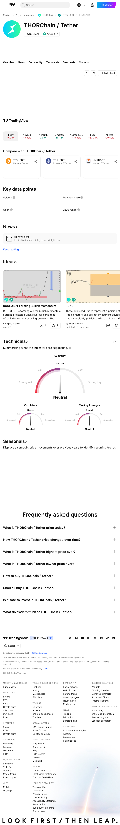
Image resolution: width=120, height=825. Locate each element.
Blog (34, 750)
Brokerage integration (103, 713)
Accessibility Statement (44, 800)
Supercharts (9, 687)
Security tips (38, 804)
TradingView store (41, 770)
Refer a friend (70, 693)
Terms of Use (39, 787)
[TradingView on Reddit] (114, 638)
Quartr (45, 668)
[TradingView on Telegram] (101, 638)
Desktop (7, 790)
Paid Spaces (69, 740)
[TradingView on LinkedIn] (95, 638)
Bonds (6, 703)
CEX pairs (8, 710)
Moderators (69, 704)
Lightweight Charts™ (102, 693)
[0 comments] (108, 325)
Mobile (6, 787)
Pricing (36, 690)
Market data (38, 693)
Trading (67, 713)
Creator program (71, 697)
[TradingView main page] (12, 5)
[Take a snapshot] (86, 73)
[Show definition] (13, 197)
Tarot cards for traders (44, 774)
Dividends (8, 750)
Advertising (97, 710)
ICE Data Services (39, 653)
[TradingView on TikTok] (107, 638)
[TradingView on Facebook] (76, 638)
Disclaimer (37, 790)
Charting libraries (100, 690)
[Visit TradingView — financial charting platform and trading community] (15, 120)
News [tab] (21, 62)
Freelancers (69, 737)
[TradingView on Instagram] (89, 638)
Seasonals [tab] (69, 62)
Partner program (100, 717)
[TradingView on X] (70, 638)
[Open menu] (4, 5)
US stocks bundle (41, 734)
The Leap (37, 717)
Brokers (36, 710)
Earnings (7, 747)
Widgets (96, 687)
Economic (8, 743)
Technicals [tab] (52, 62)
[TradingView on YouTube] (82, 638)
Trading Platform (100, 700)
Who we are (38, 743)
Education (68, 717)
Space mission (39, 747)
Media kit (37, 760)
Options (7, 770)
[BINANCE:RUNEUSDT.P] (69, 300)
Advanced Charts (100, 697)
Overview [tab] (8, 62)
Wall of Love (69, 690)
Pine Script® (9, 777)
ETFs (5, 700)
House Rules (69, 700)
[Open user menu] (92, 5)
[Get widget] (93, 73)
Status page (38, 811)
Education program (101, 720)
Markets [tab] (84, 62)
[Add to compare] (35, 161)
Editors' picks (70, 720)
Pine (5, 717)
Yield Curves (9, 767)
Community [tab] (35, 62)
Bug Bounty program (43, 807)
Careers (36, 757)
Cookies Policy (39, 797)
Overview (37, 707)
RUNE (69, 305)
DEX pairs (8, 713)
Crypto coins (9, 707)
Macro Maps (9, 774)
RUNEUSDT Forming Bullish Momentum (29, 305)
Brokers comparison (42, 713)
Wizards (67, 734)
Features (36, 687)
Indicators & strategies (74, 730)
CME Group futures (42, 727)
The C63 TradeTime (42, 777)
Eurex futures (39, 730)
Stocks (6, 696)
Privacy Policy (39, 794)
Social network (70, 687)
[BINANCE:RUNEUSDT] (6, 300)
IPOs (5, 754)
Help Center (38, 754)
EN (83, 5)
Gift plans (37, 697)
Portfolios (8, 763)
